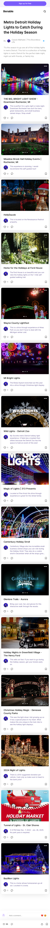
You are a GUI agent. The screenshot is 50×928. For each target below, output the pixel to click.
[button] (23, 92)
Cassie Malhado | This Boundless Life (26, 41)
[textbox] (24, 915)
